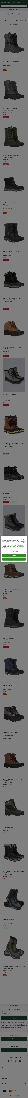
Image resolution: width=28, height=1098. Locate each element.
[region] (14, 549)
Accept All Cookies (14, 559)
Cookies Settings (14, 551)
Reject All (14, 555)
